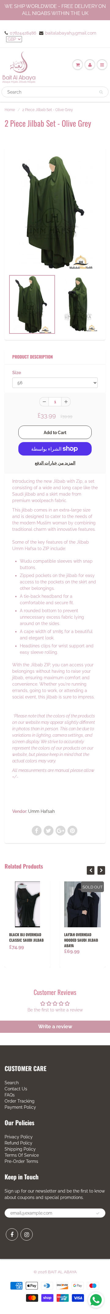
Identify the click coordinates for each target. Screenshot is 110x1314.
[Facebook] (12, 1234)
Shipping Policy (20, 1149)
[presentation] (90, 870)
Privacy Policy (19, 1136)
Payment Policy (20, 1107)
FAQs (10, 1095)
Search (12, 1082)
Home (10, 110)
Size (16, 372)
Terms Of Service (22, 1155)
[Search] (101, 92)
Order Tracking (20, 1101)
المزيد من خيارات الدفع (55, 462)
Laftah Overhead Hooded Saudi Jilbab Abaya (81, 940)
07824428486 (23, 33)
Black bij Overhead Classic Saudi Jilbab (26, 937)
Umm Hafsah (41, 811)
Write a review (55, 1026)
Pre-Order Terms (21, 1161)
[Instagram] (26, 1234)
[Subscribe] (98, 1213)
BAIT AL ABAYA (62, 1272)
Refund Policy (18, 1143)
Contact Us (16, 1088)
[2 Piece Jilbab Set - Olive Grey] (55, 212)
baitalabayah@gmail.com (70, 33)
